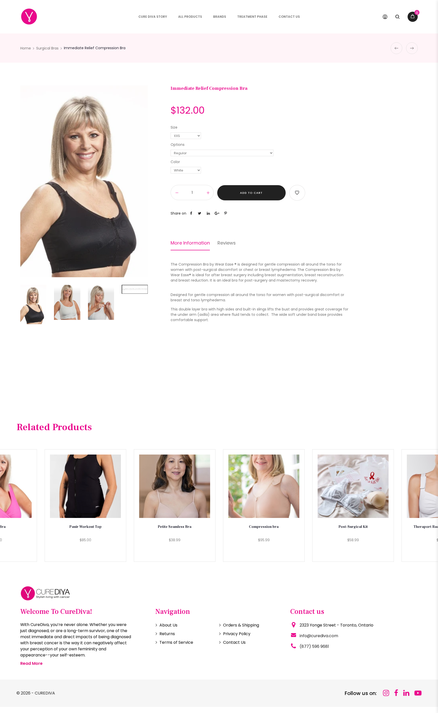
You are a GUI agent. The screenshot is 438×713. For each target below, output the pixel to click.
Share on (178, 213)
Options (178, 144)
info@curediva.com (319, 636)
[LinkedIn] (406, 693)
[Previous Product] (396, 48)
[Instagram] (386, 693)
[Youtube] (418, 693)
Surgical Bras (47, 48)
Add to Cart (251, 193)
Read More (31, 663)
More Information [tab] (190, 243)
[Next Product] (412, 48)
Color (175, 161)
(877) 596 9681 (314, 646)
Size (174, 127)
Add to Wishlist (297, 193)
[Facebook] (396, 693)
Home (25, 48)
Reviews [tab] (226, 243)
